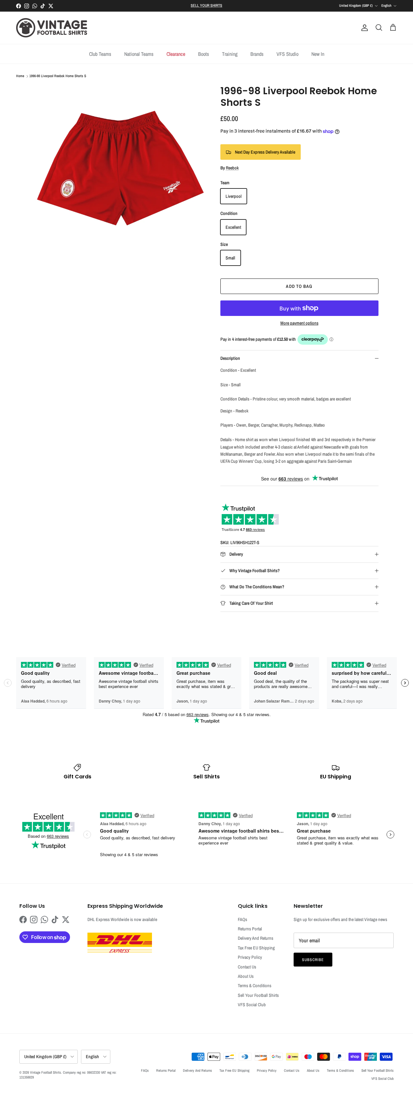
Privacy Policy (250, 957)
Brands (257, 53)
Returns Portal (250, 929)
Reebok (232, 168)
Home (20, 76)
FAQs (242, 919)
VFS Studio (287, 53)
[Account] (363, 28)
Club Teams (100, 53)
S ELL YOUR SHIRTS (206, 5)
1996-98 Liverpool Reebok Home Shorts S (57, 76)
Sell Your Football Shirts (258, 995)
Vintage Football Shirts (45, 1072)
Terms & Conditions (254, 985)
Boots (203, 53)
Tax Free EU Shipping (256, 948)
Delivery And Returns (255, 938)
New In (317, 53)
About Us (246, 976)
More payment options (299, 323)
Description (230, 358)
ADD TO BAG (299, 286)
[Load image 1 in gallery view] (120, 171)
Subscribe (313, 959)
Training (229, 53)
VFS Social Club (252, 1005)
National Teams (139, 53)
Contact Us (247, 967)
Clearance (175, 53)
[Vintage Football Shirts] (51, 27)
